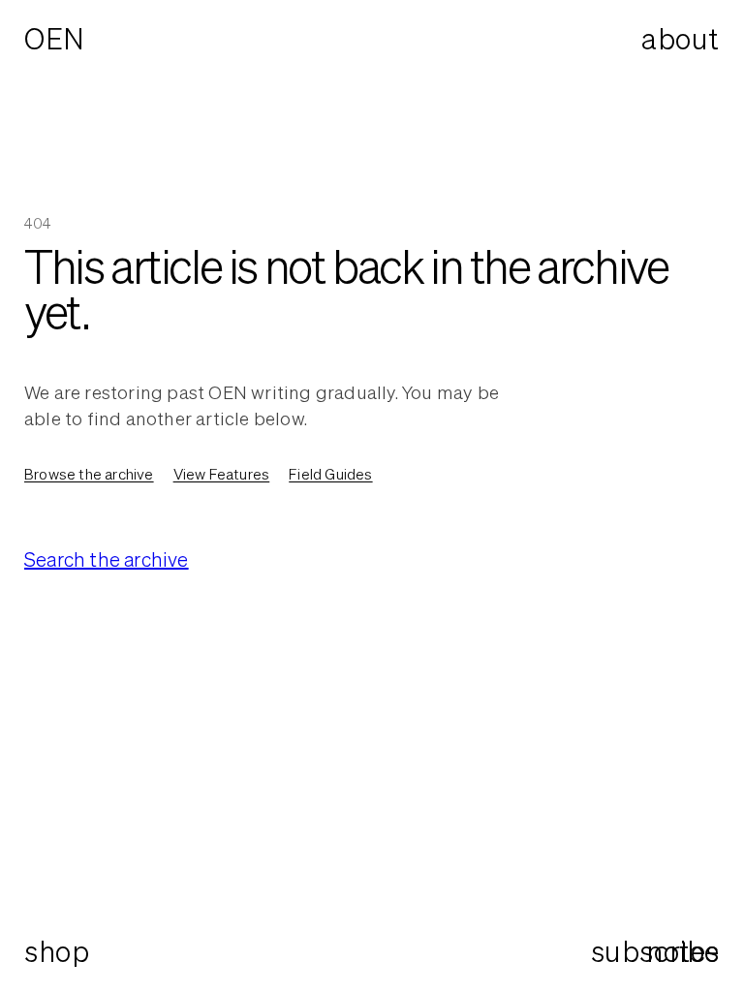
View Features (221, 473)
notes (683, 952)
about (680, 38)
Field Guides (330, 473)
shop (56, 951)
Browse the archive (89, 473)
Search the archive (106, 559)
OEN (54, 38)
